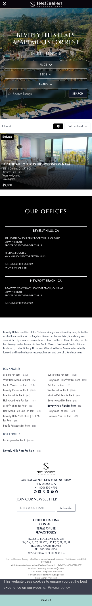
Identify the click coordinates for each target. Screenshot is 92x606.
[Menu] (4, 3)
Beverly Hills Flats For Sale (18, 451)
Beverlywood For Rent (59, 400)
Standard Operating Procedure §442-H (46, 568)
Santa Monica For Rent (15, 385)
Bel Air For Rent (56, 385)
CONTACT (46, 524)
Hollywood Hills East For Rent (18, 411)
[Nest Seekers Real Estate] (46, 3)
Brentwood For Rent (13, 395)
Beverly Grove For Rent (15, 390)
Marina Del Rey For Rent (61, 395)
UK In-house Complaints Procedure (46, 571)
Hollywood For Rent (58, 411)
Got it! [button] (46, 600)
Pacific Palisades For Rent (16, 426)
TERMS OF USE (46, 528)
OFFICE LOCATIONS (46, 520)
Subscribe (66, 508)
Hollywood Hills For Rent (16, 400)
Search (77, 93)
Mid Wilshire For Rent (15, 406)
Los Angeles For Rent (14, 440)
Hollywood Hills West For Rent (64, 380)
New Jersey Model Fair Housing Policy (46, 574)
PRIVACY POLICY (46, 532)
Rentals (53, 53)
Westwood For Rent (58, 390)
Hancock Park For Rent (59, 416)
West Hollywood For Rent (16, 380)
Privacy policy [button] (59, 587)
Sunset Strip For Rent (58, 375)
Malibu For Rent (11, 375)
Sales (36, 53)
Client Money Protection (46, 577)
